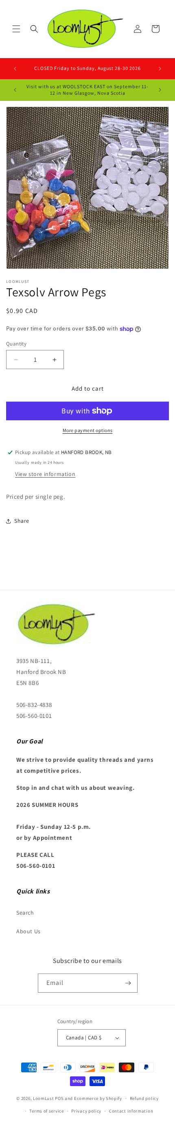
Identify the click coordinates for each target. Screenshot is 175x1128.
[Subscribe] (128, 983)
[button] (16, 29)
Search (25, 912)
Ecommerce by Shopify (98, 1098)
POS (59, 1098)
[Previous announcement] (15, 69)
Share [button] (21, 520)
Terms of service (46, 1111)
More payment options (88, 430)
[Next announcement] (160, 69)
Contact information (131, 1111)
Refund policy (144, 1098)
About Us (28, 931)
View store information (45, 474)
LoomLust (43, 1098)
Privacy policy (86, 1111)
